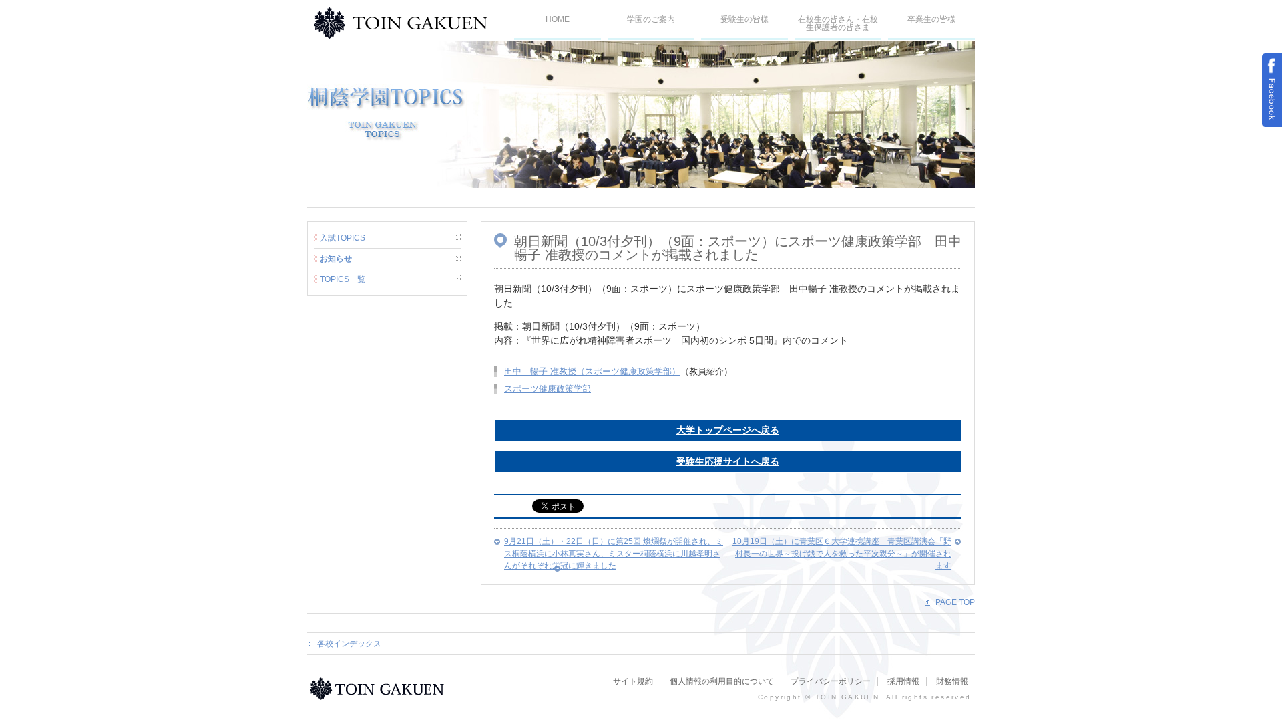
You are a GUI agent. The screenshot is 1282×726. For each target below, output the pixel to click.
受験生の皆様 (744, 19)
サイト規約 (633, 681)
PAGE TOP (955, 602)
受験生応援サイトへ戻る (727, 461)
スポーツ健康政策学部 (547, 389)
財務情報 (952, 681)
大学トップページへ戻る (727, 430)
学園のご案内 (651, 19)
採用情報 (903, 681)
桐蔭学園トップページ (379, 688)
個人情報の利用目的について (722, 681)
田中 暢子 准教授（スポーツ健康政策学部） (592, 371)
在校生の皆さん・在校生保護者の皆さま (838, 23)
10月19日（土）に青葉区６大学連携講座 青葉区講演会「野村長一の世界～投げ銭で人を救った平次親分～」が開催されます (841, 553)
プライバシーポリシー (831, 681)
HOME (558, 19)
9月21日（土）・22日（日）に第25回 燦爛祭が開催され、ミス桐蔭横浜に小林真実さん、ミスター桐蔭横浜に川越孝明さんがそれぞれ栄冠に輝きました (613, 553)
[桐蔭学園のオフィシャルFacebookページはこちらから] (1272, 90)
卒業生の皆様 (931, 19)
